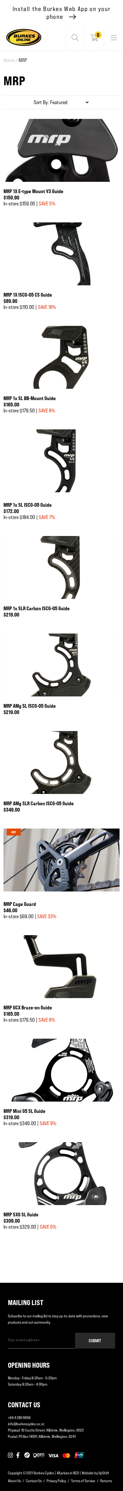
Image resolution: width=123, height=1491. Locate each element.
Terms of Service (83, 1480)
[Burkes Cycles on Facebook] (18, 1455)
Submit (95, 1340)
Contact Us (34, 1480)
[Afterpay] (27, 1455)
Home (10, 60)
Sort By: (41, 102)
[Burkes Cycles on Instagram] (10, 1455)
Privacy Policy (56, 1480)
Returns (106, 1480)
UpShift (103, 1473)
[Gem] (38, 1455)
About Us (14, 1480)
